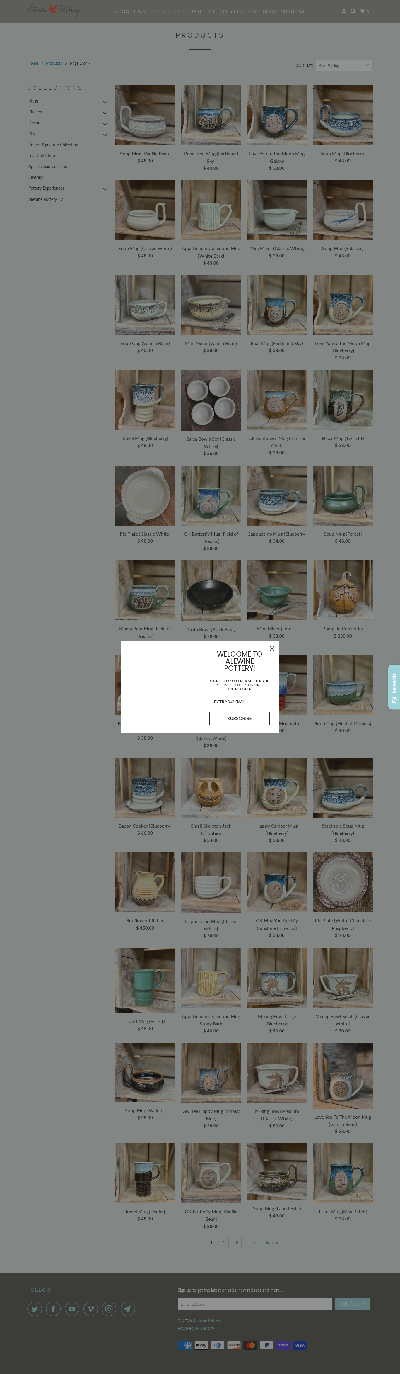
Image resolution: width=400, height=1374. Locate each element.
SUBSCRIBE (239, 718)
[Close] (272, 648)
